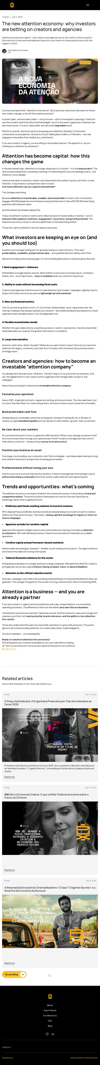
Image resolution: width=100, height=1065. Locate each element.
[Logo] (12, 5)
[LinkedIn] (53, 1034)
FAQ (50, 1020)
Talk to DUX (10, 648)
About (50, 1005)
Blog (50, 1026)
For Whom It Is (50, 1015)
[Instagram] (47, 1034)
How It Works (50, 1010)
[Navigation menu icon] (88, 5)
